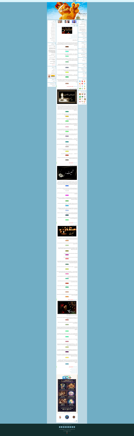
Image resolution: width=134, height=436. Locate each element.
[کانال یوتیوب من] (61, 427)
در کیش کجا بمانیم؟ (53, 54)
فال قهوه (84, 44)
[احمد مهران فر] (74, 21)
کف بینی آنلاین (84, 51)
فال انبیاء (84, 40)
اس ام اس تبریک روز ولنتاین (73, 368)
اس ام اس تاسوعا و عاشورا (73, 373)
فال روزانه (78, 0)
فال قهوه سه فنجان (83, 46)
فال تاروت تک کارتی (53, 27)
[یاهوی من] (74, 427)
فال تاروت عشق (53, 37)
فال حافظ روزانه (53, 70)
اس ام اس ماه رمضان (83, 31)
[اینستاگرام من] (69, 427)
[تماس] (67, 427)
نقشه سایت (64, 430)
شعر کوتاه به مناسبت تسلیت (73, 35)
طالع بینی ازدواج (83, 56)
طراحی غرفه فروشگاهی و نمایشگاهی (52, 61)
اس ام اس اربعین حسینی (83, 23)
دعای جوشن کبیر (83, 60)
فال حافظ (83, 0)
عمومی (73, 421)
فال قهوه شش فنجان (83, 47)
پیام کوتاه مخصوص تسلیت (73, 37)
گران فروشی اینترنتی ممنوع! (52, 57)
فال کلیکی (84, 66)
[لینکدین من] (59, 427)
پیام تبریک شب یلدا (53, 73)
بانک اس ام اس (74, 0)
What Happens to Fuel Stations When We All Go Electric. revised (52, 48)
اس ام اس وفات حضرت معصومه (73, 369)
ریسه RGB (84, 75)
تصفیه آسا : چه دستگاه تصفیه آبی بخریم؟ (51, 46)
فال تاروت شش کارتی (53, 32)
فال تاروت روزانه (53, 23)
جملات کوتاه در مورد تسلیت (73, 36)
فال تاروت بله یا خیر (53, 40)
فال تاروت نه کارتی (53, 34)
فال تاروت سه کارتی (53, 28)
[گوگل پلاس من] (63, 427)
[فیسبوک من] (70, 427)
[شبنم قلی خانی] (60, 21)
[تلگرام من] (72, 427)
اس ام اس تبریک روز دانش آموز (82, 27)
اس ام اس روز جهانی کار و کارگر (73, 372)
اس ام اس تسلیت (83, 14)
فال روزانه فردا (53, 85)
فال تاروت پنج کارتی (53, 31)
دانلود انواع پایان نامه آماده (52, 63)
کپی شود (67, 46)
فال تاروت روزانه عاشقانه (52, 38)
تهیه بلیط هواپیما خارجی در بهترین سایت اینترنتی (52, 59)
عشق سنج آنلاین (83, 70)
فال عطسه (54, 81)
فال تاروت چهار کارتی (53, 30)
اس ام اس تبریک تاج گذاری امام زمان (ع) (83, 25)
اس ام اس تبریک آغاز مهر (73, 370)
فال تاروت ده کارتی (53, 35)
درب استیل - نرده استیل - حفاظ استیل (52, 56)
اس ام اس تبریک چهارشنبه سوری (73, 371)
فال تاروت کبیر (53, 24)
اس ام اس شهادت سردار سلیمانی (82, 26)
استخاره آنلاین (70, 0)
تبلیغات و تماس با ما (66, 0)
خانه (85, 0)
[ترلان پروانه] (67, 21)
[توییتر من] (65, 427)
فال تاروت (81, 0)
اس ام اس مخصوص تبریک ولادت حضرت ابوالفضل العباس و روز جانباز (82, 30)
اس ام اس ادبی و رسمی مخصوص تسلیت (72, 38)
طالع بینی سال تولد (83, 103)
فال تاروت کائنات (53, 25)
